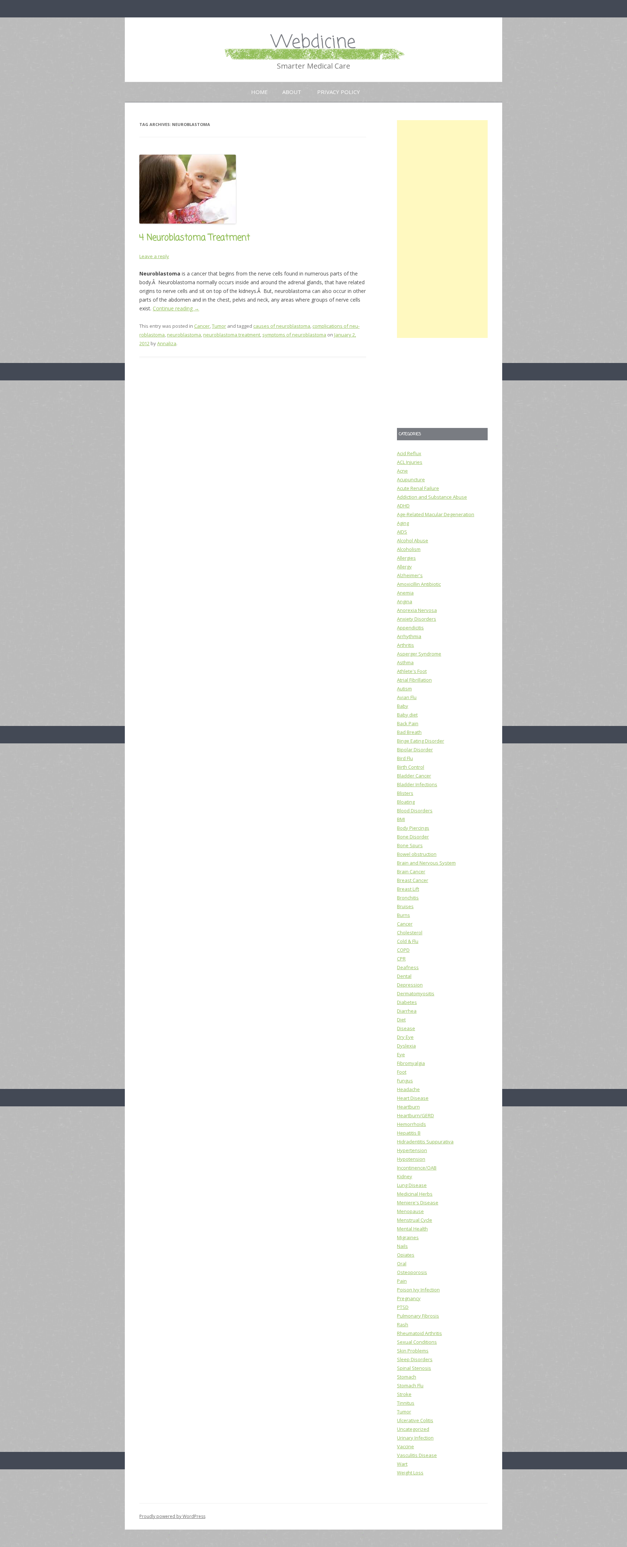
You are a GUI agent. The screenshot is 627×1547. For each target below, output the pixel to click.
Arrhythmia (409, 636)
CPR (401, 958)
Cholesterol (409, 932)
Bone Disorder (413, 836)
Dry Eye (405, 1037)
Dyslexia (406, 1045)
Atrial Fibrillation (414, 680)
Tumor (219, 326)
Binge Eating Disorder (420, 741)
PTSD (403, 1307)
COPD (403, 950)
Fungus (405, 1080)
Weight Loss (410, 1472)
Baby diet (407, 714)
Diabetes (407, 1002)
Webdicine (313, 42)
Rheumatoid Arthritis (419, 1333)
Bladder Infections (417, 784)
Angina (404, 601)
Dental (404, 976)
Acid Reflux (409, 453)
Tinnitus (405, 1403)
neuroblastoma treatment (231, 334)
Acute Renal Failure (418, 488)
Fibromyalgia (411, 1063)
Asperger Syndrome (419, 653)
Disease (406, 1028)
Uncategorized (413, 1429)
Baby (402, 706)
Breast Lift (408, 889)
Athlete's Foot (412, 671)
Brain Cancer (411, 871)
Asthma (405, 662)
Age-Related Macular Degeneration (435, 514)
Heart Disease (413, 1098)
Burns (403, 915)
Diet (401, 1019)
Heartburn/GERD (415, 1115)
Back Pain (407, 723)
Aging (403, 523)
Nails (402, 1246)
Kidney (404, 1176)
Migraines (408, 1237)
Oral (401, 1263)
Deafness (408, 967)
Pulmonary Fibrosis (418, 1316)
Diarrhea (407, 1011)
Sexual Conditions (417, 1342)
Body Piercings (413, 828)
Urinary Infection (415, 1437)
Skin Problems (413, 1350)
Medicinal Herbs (415, 1194)
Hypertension (412, 1150)
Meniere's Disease (417, 1202)
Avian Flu (407, 697)
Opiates (405, 1255)
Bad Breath (409, 732)
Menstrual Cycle (414, 1220)
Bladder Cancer (414, 775)
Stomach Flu (410, 1385)
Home (259, 91)
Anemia (405, 592)
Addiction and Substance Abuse (432, 497)
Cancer (202, 326)
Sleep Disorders (415, 1359)
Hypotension (411, 1159)
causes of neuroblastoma (281, 326)
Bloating (406, 802)
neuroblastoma (184, 334)
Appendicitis (410, 627)
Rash (402, 1324)
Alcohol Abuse (412, 540)
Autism (404, 688)
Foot (401, 1072)
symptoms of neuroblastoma (294, 334)
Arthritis (405, 645)
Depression (410, 984)
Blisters (405, 793)
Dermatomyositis (415, 993)
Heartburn (408, 1106)
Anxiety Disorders (416, 619)
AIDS (402, 531)
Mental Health (412, 1228)
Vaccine (405, 1446)
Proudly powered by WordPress (172, 1516)
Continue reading (176, 308)
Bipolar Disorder (415, 749)
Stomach (406, 1376)
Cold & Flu (407, 941)
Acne (402, 471)
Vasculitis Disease (417, 1455)
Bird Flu (405, 758)
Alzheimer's (410, 575)
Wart (402, 1464)
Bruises (405, 906)
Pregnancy (409, 1298)
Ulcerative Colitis (415, 1420)
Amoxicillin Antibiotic (419, 584)
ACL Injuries (409, 462)
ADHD (403, 505)
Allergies (406, 558)
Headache (408, 1089)
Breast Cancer (412, 880)
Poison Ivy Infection (418, 1289)
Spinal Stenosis (414, 1368)
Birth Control (410, 767)
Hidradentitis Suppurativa (425, 1141)
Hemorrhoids (411, 1124)
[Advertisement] (442, 229)
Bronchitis (408, 897)
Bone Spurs (410, 845)
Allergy (404, 566)
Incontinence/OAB (417, 1167)
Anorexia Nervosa (417, 610)
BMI (401, 819)
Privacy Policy (338, 91)
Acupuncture (411, 479)
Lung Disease (412, 1185)
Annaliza (166, 343)
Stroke (404, 1394)
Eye (401, 1054)
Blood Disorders (415, 810)
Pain (402, 1281)
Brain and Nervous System (426, 863)
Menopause (410, 1211)
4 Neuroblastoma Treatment (194, 238)
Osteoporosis (412, 1272)
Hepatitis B (409, 1133)
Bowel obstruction (417, 854)
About (291, 91)
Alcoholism (409, 549)
